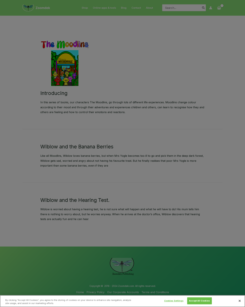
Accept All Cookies (199, 300)
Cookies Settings (174, 300)
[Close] (239, 301)
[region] (122, 301)
